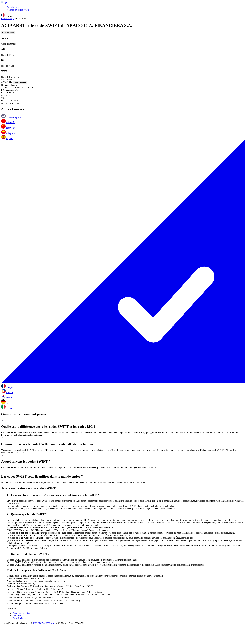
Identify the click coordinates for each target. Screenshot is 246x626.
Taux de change (20, 618)
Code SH (17, 615)
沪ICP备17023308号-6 (43, 623)
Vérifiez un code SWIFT (18, 10)
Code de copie (8, 33)
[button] (123, 424)
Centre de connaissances (23, 613)
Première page (13, 7)
